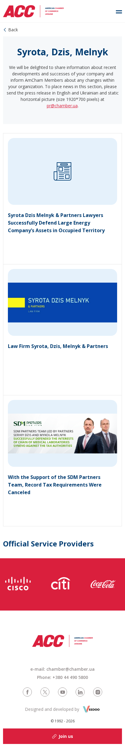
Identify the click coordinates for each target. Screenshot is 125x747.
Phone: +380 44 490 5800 (62, 677)
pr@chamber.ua (62, 105)
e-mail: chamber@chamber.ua (62, 669)
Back (13, 30)
